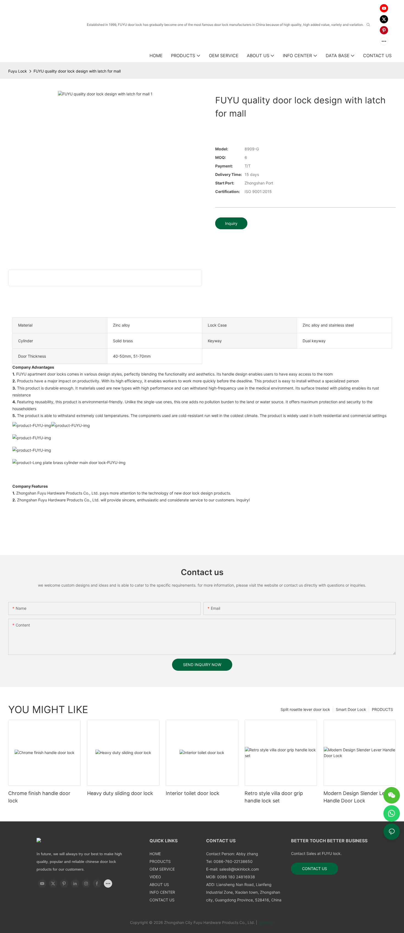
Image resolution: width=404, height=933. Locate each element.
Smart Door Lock (351, 709)
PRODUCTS (382, 709)
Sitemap (266, 922)
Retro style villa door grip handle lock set (274, 797)
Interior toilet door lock (192, 793)
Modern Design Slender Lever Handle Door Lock (357, 797)
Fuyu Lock (17, 71)
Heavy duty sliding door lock (120, 793)
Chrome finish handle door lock (39, 797)
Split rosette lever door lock (305, 709)
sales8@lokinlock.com (239, 869)
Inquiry (231, 223)
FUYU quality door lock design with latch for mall (77, 71)
